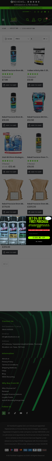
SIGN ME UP (39, 237)
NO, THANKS (39, 241)
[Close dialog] (48, 218)
